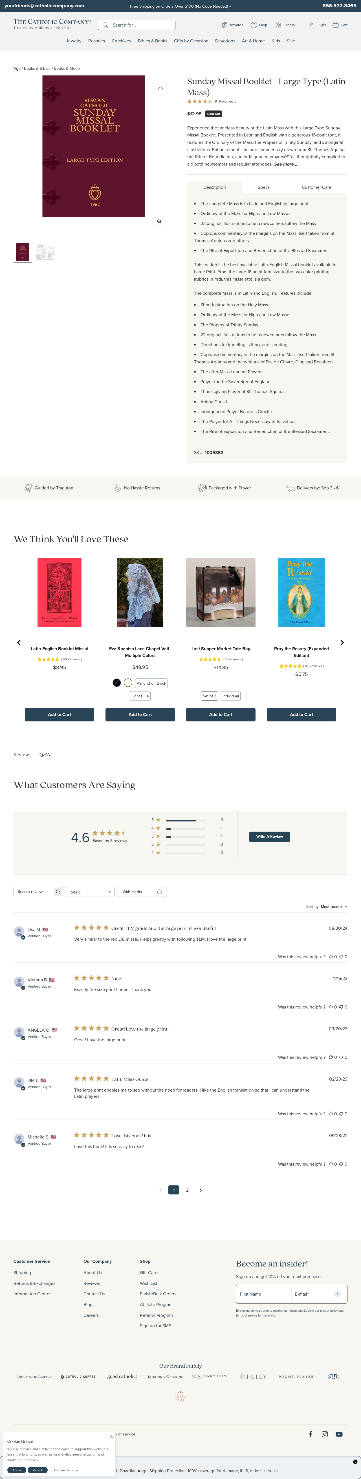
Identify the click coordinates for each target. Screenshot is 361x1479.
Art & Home (253, 41)
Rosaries (96, 41)
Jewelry (74, 41)
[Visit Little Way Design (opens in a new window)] (180, 1396)
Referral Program (156, 1315)
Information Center (32, 1294)
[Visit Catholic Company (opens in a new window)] (34, 1376)
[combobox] (90, 892)
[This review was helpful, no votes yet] (331, 956)
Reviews (91, 1283)
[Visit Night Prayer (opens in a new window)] (296, 1376)
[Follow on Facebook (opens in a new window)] (310, 1434)
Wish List (148, 1283)
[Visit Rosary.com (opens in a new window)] (209, 1376)
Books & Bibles (37, 68)
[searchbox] (33, 891)
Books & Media (67, 68)
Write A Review (269, 836)
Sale (291, 41)
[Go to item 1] (23, 253)
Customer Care (316, 187)
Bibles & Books (152, 41)
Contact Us (94, 1294)
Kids (276, 41)
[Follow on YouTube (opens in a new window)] (339, 1434)
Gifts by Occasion (191, 41)
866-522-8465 (339, 5)
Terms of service (121, 1434)
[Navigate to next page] (200, 1189)
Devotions (225, 41)
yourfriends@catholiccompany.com (44, 5)
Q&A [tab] (44, 754)
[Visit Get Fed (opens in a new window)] (333, 1376)
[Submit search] (106, 25)
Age (17, 68)
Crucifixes (121, 41)
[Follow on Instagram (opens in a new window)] (325, 1434)
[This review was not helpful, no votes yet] (341, 956)
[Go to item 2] (45, 253)
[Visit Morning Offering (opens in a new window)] (165, 1376)
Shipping (22, 1272)
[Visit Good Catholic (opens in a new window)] (122, 1376)
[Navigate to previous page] (160, 1189)
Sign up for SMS (155, 1325)
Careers (91, 1315)
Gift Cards (149, 1272)
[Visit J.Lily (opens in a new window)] (253, 1376)
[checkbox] (160, 88)
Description (214, 187)
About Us (92, 1272)
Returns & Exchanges (34, 1283)
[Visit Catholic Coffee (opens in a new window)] (78, 1376)
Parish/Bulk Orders (158, 1294)
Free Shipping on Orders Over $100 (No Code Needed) (180, 6)
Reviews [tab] (23, 754)
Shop (145, 1261)
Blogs (88, 1304)
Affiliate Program (156, 1304)
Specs (264, 187)
